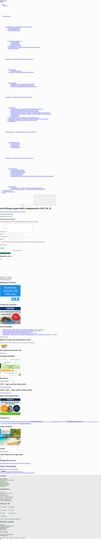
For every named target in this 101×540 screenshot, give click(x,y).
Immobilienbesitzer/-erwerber (59, 421)
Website (1, 239)
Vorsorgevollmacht (15, 42)
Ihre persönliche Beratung (8, 191)
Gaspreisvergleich (15, 146)
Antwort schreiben (21, 211)
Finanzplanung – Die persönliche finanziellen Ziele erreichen (18, 26)
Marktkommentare (74, 421)
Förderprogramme (26, 421)
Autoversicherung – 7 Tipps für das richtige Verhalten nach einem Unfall (26, 188)
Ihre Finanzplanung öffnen (14, 29)
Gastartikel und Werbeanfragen (6, 534)
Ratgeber (84, 421)
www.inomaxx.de (8, 500)
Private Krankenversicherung (17, 173)
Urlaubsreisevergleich (15, 147)
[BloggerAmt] (18, 471)
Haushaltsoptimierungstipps (47, 421)
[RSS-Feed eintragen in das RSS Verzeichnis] (24, 472)
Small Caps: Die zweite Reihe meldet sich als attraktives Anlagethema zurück (19, 329)
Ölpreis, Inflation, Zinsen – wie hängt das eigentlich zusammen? (17, 333)
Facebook (12, 507)
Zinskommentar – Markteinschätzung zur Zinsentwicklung (21, 72)
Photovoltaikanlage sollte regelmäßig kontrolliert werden (15, 332)
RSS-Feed (4, 507)
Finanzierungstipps (12, 82)
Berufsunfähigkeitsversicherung (18, 171)
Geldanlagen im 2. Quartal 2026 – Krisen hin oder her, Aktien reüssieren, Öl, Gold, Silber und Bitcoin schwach (27, 334)
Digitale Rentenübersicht (13, 48)
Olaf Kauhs (2, 211)
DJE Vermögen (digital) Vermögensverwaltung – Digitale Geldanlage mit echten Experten (30, 112)
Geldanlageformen (12, 121)
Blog (4, 193)
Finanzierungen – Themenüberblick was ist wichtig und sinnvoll (19, 59)
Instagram (4, 516)
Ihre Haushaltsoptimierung (14, 142)
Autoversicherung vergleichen (17, 170)
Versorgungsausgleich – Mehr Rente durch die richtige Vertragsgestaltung (24, 47)
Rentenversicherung (4, 484)
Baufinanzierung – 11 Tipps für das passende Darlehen (23, 84)
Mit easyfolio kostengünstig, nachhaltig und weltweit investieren (25, 111)
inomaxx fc (13, 513)
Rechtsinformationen (89, 421)
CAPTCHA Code (17, 250)
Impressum (2, 524)
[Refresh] (2, 248)
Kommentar (3, 231)
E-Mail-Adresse (4, 236)
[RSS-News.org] (10, 472)
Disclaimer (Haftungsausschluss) (7, 526)
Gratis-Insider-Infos (7, 190)
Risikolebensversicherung (16, 175)
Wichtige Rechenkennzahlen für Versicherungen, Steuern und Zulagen (15, 463)
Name (1, 234)
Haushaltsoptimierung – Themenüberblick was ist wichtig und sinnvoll (20, 132)
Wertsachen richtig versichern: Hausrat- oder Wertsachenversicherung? (18, 330)
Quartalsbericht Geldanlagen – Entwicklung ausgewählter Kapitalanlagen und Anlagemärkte (28, 118)
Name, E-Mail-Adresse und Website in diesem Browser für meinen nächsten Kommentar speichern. (23, 241)
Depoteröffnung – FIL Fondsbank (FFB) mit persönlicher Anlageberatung (27, 109)
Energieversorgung (4, 482)
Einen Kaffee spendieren (14, 518)
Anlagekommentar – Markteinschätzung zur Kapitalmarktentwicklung (23, 117)
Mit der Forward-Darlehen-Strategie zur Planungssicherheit (24, 86)
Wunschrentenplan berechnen (14, 46)
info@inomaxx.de (7, 499)
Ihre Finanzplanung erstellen (14, 28)
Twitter (11, 510)
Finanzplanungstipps (16, 421)
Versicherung (3, 486)
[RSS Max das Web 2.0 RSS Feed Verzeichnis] (10, 471)
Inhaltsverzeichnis (4, 535)
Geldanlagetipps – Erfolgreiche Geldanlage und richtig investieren (22, 120)
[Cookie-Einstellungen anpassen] (0, 539)
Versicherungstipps (12, 186)
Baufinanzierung (3, 478)
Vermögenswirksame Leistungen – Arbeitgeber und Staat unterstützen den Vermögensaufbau (31, 114)
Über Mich (5, 5)
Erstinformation (3, 528)
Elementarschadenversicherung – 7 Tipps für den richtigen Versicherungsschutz (28, 189)
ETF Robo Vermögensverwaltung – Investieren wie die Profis (24, 110)
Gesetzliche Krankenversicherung (18, 172)
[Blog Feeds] (3, 472)
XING (3, 513)
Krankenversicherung (4, 483)
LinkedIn (4, 510)
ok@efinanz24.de (7, 279)
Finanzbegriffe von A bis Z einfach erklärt (9, 469)
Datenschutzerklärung (4, 527)
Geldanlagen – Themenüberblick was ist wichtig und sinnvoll (18, 97)
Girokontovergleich (15, 143)
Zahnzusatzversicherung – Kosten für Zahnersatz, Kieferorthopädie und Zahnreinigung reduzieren (32, 176)
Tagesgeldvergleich (15, 115)
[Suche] (17, 204)
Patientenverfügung (15, 43)
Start (4, 4)
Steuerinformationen (13, 423)
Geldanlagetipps (36, 421)
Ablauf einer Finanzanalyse (14, 30)
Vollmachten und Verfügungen (15, 41)
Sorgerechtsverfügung (16, 44)
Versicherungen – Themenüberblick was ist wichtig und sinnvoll (19, 158)
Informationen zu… (7, 16)
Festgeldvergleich (15, 116)
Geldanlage (2, 481)
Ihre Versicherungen (12, 168)
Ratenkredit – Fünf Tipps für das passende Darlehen (22, 85)
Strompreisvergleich (15, 145)
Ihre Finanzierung (12, 69)
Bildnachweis (3, 529)
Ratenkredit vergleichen (16, 71)
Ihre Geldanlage (11, 107)
